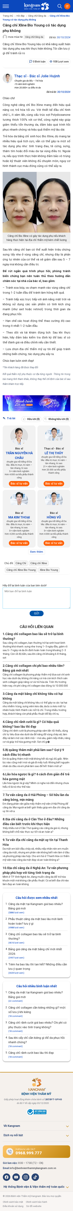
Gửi (36, 613)
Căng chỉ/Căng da (37, 15)
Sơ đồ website (33, 1206)
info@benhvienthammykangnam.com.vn (33, 1168)
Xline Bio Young (49, 570)
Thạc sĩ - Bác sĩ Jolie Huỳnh (37, 76)
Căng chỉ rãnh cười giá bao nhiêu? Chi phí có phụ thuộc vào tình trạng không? (37, 1026)
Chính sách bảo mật (13, 1202)
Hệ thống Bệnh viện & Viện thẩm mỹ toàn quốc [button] (34, 1186)
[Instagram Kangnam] (25, 1177)
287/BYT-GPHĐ (53, 1099)
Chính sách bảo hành (36, 1202)
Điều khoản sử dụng (13, 1206)
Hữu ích (33, 419)
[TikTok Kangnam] (35, 1177)
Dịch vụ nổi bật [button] (13, 1135)
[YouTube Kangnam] (16, 1177)
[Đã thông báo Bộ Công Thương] (36, 1114)
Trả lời (10, 418)
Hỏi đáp (20, 15)
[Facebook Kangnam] (6, 1177)
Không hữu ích (58, 419)
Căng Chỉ (21, 563)
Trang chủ (8, 15)
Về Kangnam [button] (12, 1126)
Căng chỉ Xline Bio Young (21, 570)
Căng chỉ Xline (38, 563)
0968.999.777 (29, 1153)
